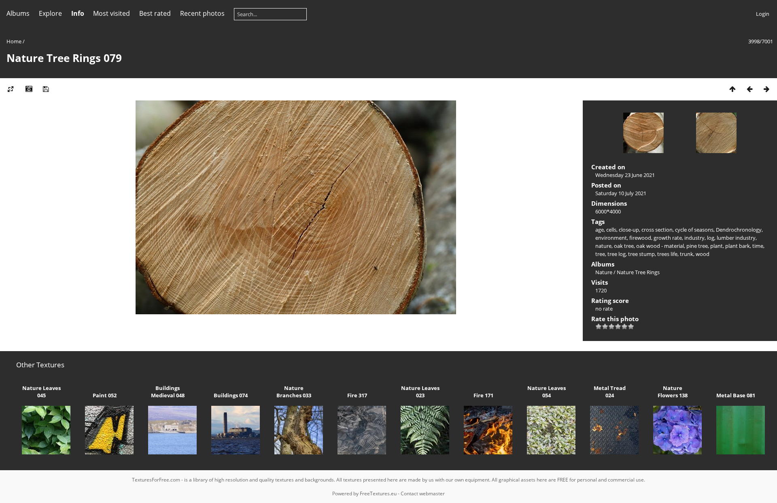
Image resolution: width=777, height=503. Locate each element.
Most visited (111, 13)
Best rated (155, 13)
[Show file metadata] (28, 89)
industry (694, 237)
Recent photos (202, 13)
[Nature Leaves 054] (546, 452)
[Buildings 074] (230, 452)
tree (600, 254)
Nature (603, 272)
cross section (657, 229)
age (599, 229)
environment (611, 237)
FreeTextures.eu (378, 493)
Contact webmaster (423, 493)
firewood (640, 237)
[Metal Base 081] (735, 452)
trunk (686, 254)
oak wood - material (660, 245)
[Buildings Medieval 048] (167, 452)
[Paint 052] (104, 452)
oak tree (624, 245)
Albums (18, 13)
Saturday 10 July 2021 (620, 193)
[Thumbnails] (732, 89)
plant (716, 245)
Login (762, 13)
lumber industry (736, 237)
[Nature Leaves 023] (420, 452)
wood (702, 254)
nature (603, 245)
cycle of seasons (694, 229)
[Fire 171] (483, 452)
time (757, 245)
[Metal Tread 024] (609, 452)
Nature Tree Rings (638, 272)
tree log (616, 254)
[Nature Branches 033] (293, 452)
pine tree (697, 245)
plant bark (737, 245)
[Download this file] (45, 89)
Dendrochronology (739, 229)
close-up (629, 229)
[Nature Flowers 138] (672, 452)
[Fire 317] (356, 452)
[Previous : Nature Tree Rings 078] (749, 89)
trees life (667, 254)
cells (611, 229)
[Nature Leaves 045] (41, 452)
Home (13, 41)
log (710, 237)
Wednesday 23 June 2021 (625, 175)
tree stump (641, 254)
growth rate (668, 237)
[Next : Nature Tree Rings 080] (766, 89)
